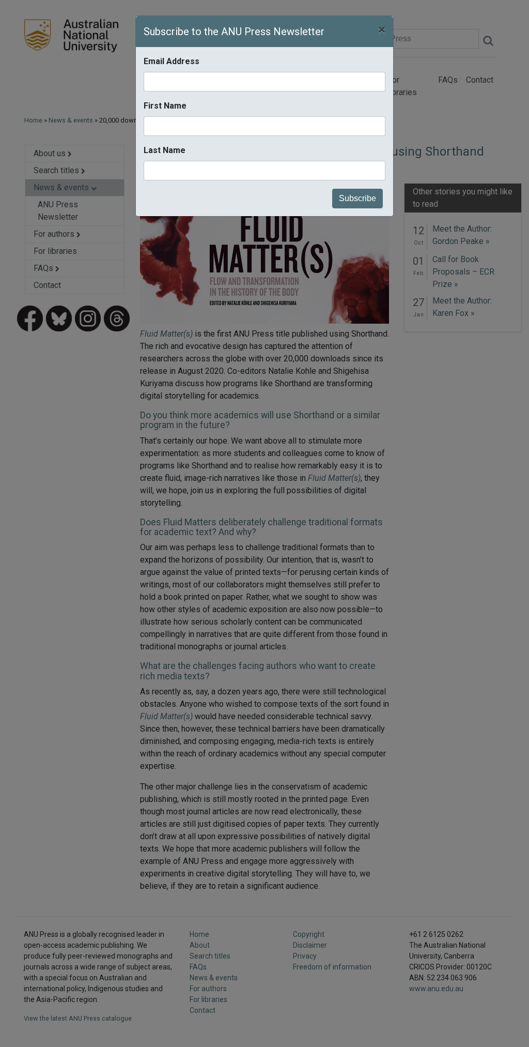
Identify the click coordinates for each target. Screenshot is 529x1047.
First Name (165, 106)
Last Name (164, 150)
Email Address (171, 61)
